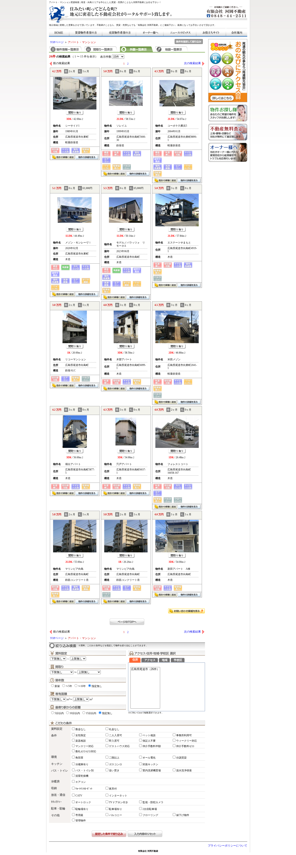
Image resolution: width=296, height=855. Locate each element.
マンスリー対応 (84, 746)
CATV (78, 795)
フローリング (150, 815)
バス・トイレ (59, 770)
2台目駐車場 (150, 809)
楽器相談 (80, 740)
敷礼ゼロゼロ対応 (85, 751)
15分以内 (91, 713)
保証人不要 (149, 740)
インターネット (118, 795)
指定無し (97, 686)
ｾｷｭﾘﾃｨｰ (56, 801)
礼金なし (114, 729)
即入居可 (114, 740)
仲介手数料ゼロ (185, 746)
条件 (54, 735)
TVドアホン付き (118, 802)
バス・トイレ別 (84, 770)
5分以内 (59, 713)
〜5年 (69, 686)
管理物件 (80, 820)
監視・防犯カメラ (153, 802)
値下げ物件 (182, 815)
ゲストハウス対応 (119, 746)
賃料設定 (56, 728)
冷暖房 (55, 781)
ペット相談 (149, 735)
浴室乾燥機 (81, 776)
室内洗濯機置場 (152, 770)
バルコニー (115, 815)
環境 (54, 757)
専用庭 (79, 815)
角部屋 (79, 757)
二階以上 (114, 757)
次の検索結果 (192, 63)
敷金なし (80, 729)
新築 (57, 686)
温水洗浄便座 (184, 770)
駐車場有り (115, 809)
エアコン (80, 782)
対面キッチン (150, 764)
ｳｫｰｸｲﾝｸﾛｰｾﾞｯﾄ (83, 788)
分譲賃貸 (181, 757)
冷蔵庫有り (81, 764)
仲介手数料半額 (152, 746)
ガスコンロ (115, 764)
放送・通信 (58, 794)
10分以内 (75, 713)
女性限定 (80, 735)
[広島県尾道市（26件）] (145, 669)
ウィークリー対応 (186, 740)
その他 (55, 815)
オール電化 (149, 757)
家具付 (113, 788)
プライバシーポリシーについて (227, 845)
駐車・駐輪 (58, 808)
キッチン (56, 763)
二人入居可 (115, 735)
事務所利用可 (184, 735)
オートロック (83, 802)
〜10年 (82, 686)
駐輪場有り (81, 809)
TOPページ (57, 42)
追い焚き (114, 770)
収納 (54, 788)
